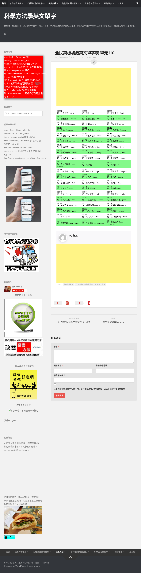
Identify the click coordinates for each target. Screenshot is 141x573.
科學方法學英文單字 (30, 16)
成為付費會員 (15, 3)
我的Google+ (10, 420)
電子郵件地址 (102, 365)
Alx (37, 566)
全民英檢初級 (69, 284)
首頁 (4, 3)
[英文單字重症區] (21, 271)
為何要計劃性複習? (70, 3)
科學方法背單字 (91, 3)
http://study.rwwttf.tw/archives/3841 (20, 158)
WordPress (20, 566)
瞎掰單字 (108, 3)
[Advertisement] (93, 87)
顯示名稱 (58, 365)
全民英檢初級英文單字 (64, 57)
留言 (56, 347)
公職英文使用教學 (35, 3)
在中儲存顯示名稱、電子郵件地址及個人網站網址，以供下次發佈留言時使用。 (90, 389)
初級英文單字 (100, 284)
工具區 (121, 3)
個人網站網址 (59, 375)
